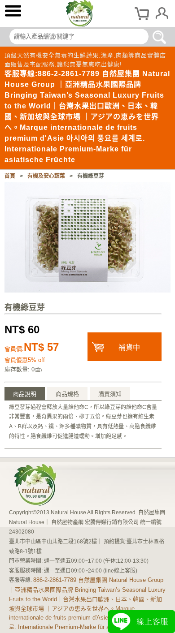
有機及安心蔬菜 (46, 176)
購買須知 (110, 394)
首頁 (9, 176)
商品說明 (24, 394)
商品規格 (67, 394)
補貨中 (129, 347)
